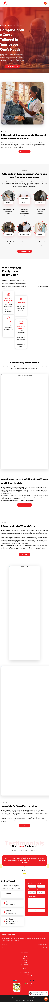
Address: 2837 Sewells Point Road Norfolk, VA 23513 (25, 977)
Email (8, 910)
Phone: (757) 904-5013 (25, 973)
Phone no (39, 890)
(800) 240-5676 (10, 904)
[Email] (4, 912)
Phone (8, 893)
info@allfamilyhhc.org (11, 913)
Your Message (32, 896)
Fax (7, 902)
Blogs (25, 962)
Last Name (40, 883)
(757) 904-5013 (10, 896)
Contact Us (25, 964)
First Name (31, 883)
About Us (25, 958)
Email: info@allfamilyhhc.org (25, 975)
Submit (37, 910)
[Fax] (4, 903)
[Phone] (4, 895)
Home (25, 956)
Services (25, 960)
